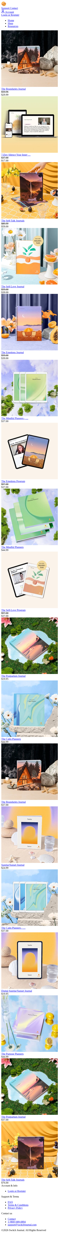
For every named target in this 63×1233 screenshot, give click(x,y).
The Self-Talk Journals (12, 220)
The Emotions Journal (12, 352)
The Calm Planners (11, 739)
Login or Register (10, 15)
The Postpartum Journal (13, 676)
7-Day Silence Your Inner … (16, 154)
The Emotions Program (13, 481)
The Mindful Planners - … (14, 418)
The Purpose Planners (12, 1053)
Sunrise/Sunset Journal (12, 865)
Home (11, 20)
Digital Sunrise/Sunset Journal (16, 991)
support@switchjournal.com (22, 1224)
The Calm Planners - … (13, 928)
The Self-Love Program (13, 610)
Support (5, 8)
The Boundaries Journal (13, 89)
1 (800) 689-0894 (17, 1221)
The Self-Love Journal (12, 286)
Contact (14, 8)
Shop (10, 23)
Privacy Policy (15, 1208)
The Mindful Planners (12, 547)
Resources (13, 26)
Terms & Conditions (18, 1205)
